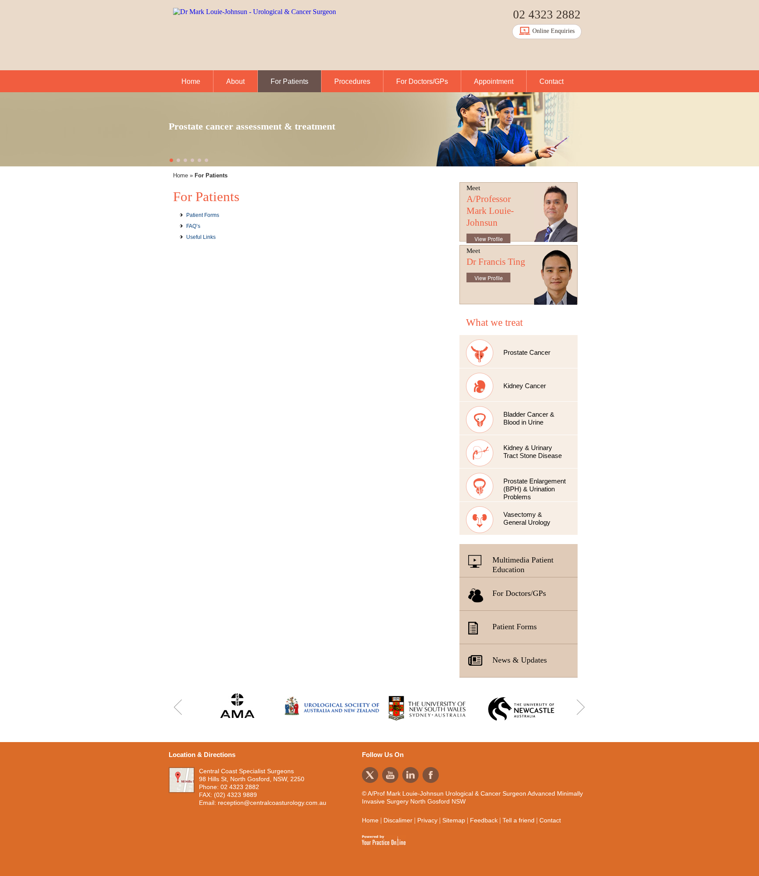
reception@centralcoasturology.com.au (272, 802)
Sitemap (453, 820)
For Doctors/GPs (422, 81)
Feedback (484, 820)
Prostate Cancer (526, 352)
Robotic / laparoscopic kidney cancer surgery (262, 126)
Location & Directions (202, 754)
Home (190, 81)
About (235, 81)
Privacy (427, 820)
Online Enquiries (553, 31)
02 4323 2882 (547, 14)
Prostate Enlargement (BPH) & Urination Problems (534, 489)
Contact (551, 81)
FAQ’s (193, 226)
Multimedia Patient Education (522, 564)
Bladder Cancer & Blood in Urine (528, 418)
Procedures (352, 81)
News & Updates (519, 660)
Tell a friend (518, 820)
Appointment (493, 81)
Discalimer (397, 820)
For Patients (289, 81)
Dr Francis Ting (495, 261)
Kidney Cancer (524, 385)
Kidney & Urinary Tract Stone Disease (532, 451)
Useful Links (201, 237)
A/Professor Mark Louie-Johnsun (490, 211)
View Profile (488, 238)
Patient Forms (202, 215)
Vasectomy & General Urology (526, 518)
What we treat (494, 322)
